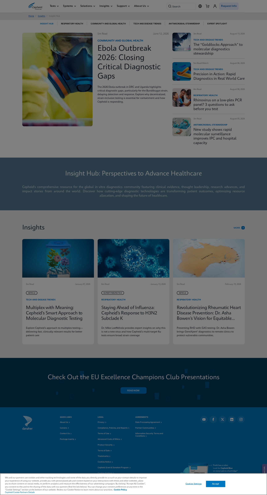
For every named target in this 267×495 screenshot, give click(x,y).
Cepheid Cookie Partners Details (20, 492)
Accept (215, 484)
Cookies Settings (194, 484)
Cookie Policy (120, 490)
